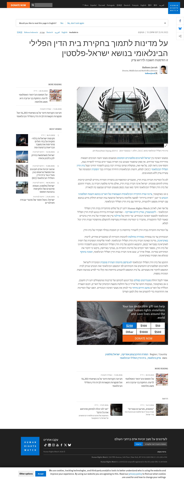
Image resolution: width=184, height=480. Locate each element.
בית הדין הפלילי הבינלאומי (133, 357)
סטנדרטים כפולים (142, 280)
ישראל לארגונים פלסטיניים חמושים (134, 158)
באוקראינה (162, 240)
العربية (161, 5)
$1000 (144, 332)
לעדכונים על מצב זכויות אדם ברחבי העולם (141, 439)
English (143, 5)
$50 (157, 325)
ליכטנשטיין (150, 212)
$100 (143, 325)
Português (111, 5)
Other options (26, 473)
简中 (155, 5)
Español (93, 5)
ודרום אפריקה (132, 212)
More (84, 5)
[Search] (33, 5)
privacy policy (135, 473)
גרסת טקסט (161, 451)
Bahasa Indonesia (31, 32)
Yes (61, 23)
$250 (129, 325)
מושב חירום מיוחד (141, 287)
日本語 (119, 5)
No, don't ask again (75, 23)
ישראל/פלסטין (112, 354)
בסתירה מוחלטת (136, 236)
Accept (41, 473)
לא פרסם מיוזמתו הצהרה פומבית (116, 262)
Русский (102, 5)
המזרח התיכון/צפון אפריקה (135, 354)
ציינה (149, 194)
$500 (157, 332)
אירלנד (117, 215)
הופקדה (95, 169)
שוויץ (141, 212)
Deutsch (127, 5)
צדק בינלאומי (154, 357)
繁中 (150, 5)
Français (135, 5)
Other (129, 332)
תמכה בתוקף (86, 251)
